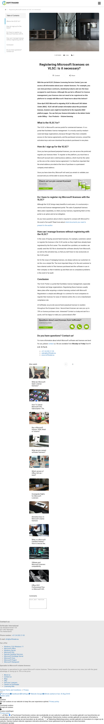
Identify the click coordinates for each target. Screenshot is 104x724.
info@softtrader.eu (12, 639)
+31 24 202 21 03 (47, 351)
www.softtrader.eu (47, 355)
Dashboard (16, 694)
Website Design (36, 694)
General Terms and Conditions (10, 690)
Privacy (26, 690)
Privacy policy (54, 702)
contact (51, 344)
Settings (25, 694)
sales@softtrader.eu (48, 353)
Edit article (6, 694)
